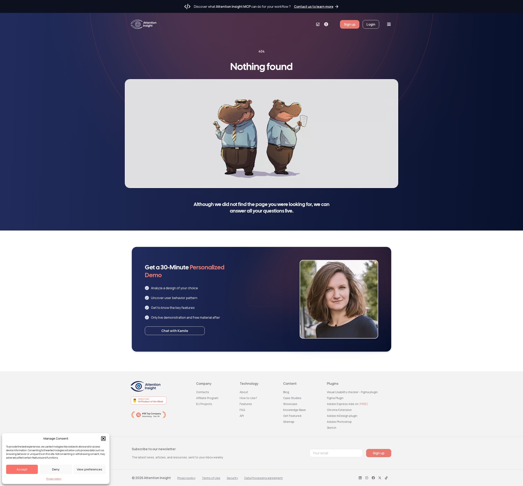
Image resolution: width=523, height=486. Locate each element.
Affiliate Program (207, 398)
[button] (103, 438)
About (244, 392)
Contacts (202, 392)
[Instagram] (366, 477)
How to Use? (248, 398)
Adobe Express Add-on (347, 404)
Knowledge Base (294, 410)
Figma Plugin (335, 398)
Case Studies (292, 398)
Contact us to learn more (313, 6)
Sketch (331, 428)
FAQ (242, 410)
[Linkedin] (360, 477)
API (242, 416)
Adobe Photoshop (339, 422)
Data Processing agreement (263, 478)
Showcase (290, 404)
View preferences (89, 469)
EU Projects (204, 404)
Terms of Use (211, 478)
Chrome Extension (339, 410)
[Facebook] (373, 477)
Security (232, 478)
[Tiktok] (386, 477)
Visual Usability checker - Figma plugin (352, 392)
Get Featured (292, 416)
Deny (55, 469)
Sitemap (288, 422)
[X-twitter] (379, 477)
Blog (286, 392)
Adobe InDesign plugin (342, 416)
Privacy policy (53, 478)
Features (246, 404)
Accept (22, 469)
